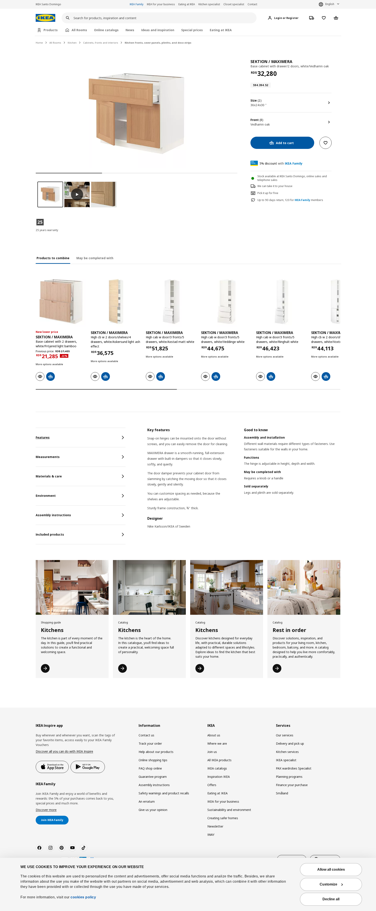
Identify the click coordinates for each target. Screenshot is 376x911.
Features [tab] (43, 437)
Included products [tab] (50, 534)
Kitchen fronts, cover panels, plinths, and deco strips (158, 42)
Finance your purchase (292, 785)
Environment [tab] (46, 496)
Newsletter (215, 826)
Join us (212, 752)
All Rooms (55, 42)
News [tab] (130, 30)
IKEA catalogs (217, 768)
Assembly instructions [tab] (53, 515)
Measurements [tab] (48, 457)
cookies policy (83, 897)
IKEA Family (136, 4)
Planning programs (289, 777)
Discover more (46, 810)
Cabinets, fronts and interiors (100, 42)
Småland (282, 793)
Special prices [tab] (192, 30)
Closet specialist (233, 4)
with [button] (281, 163)
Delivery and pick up (290, 743)
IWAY (210, 835)
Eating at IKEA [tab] (221, 30)
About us (213, 735)
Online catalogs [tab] (106, 30)
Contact (252, 4)
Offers (211, 785)
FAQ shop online (150, 768)
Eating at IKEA (186, 4)
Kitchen (72, 42)
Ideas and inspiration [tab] (157, 30)
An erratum (147, 801)
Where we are (217, 743)
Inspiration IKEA (218, 777)
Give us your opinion (153, 810)
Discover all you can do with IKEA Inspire (64, 751)
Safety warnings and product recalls (164, 793)
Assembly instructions (154, 785)
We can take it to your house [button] (274, 186)
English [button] (329, 4)
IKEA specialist (286, 760)
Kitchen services (287, 752)
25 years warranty (47, 230)
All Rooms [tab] (79, 30)
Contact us (146, 735)
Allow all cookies (331, 869)
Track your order (150, 743)
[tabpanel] (243, 481)
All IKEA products (219, 760)
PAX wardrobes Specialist (293, 768)
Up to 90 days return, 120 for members (290, 200)
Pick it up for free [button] (267, 193)
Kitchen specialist (209, 4)
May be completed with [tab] (94, 258)
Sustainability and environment (229, 810)
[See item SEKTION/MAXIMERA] (61, 301)
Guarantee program (153, 777)
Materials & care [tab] (49, 476)
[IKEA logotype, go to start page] (45, 18)
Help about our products (156, 752)
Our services (284, 735)
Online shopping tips (153, 760)
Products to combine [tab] (53, 258)
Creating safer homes (222, 818)
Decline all (330, 899)
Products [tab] (51, 30)
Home (39, 42)
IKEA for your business (161, 4)
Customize (328, 884)
